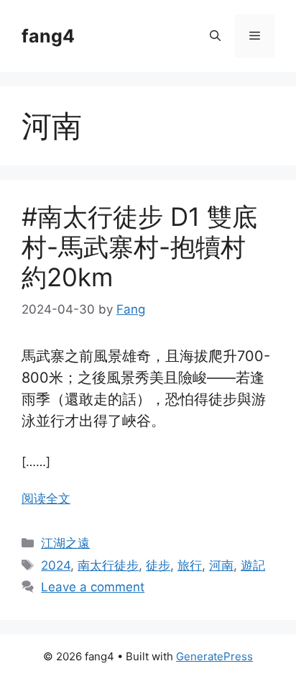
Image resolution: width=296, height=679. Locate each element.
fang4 (48, 36)
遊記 (253, 565)
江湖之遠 (65, 543)
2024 (55, 565)
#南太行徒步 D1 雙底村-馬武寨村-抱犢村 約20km (139, 246)
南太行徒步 (108, 565)
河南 (221, 565)
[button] (215, 36)
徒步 (158, 565)
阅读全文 (46, 498)
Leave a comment (92, 587)
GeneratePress (214, 656)
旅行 (189, 565)
